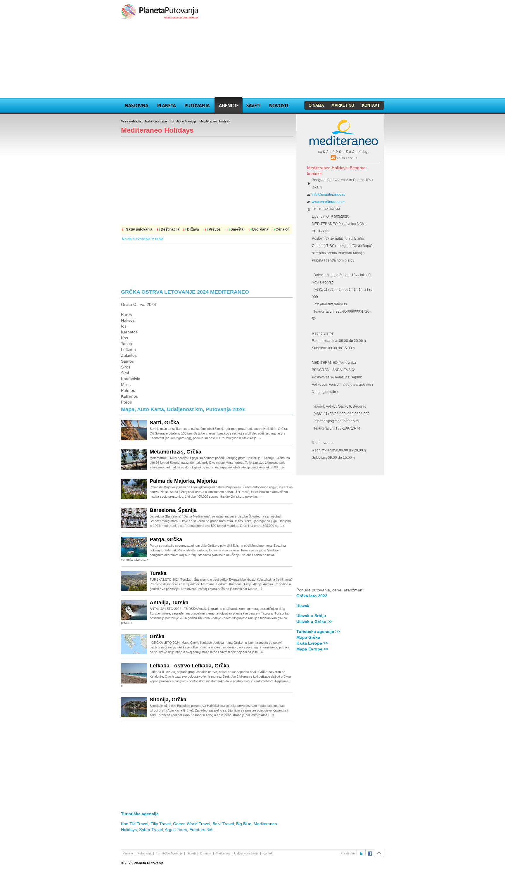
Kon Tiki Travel (134, 823)
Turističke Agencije (183, 121)
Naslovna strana (155, 121)
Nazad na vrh (379, 853)
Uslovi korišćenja (246, 853)
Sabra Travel (151, 829)
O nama (316, 105)
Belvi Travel (223, 823)
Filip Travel (161, 823)
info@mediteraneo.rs (328, 195)
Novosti (278, 105)
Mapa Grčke (308, 637)
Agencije (229, 105)
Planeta (166, 105)
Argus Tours (176, 829)
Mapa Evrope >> (312, 649)
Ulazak (302, 605)
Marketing (342, 105)
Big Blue (243, 823)
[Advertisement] (252, 59)
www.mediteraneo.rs (328, 202)
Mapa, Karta (137, 105)
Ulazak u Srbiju (311, 615)
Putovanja (197, 105)
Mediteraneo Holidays (214, 121)
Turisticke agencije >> (318, 631)
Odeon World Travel (191, 823)
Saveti (253, 105)
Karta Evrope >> (312, 643)
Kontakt (371, 105)
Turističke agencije (140, 813)
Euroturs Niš (200, 829)
